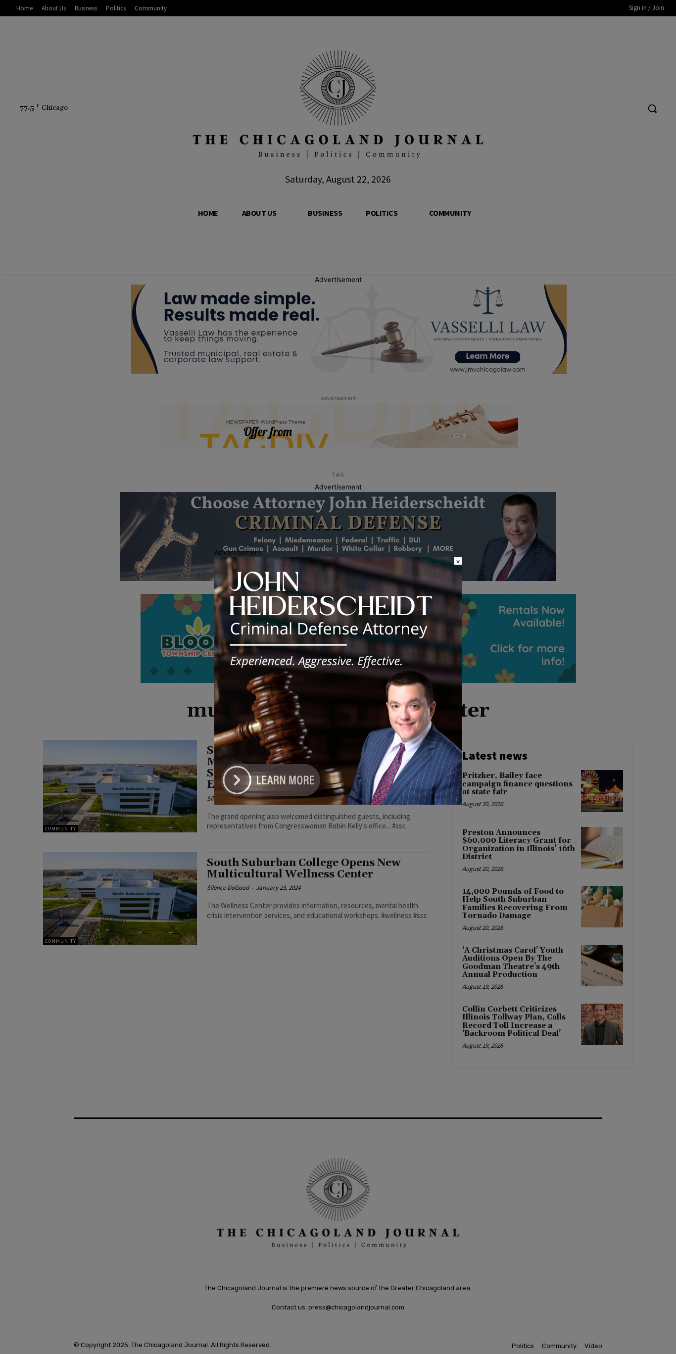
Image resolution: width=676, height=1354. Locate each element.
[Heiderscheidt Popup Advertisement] (338, 802)
